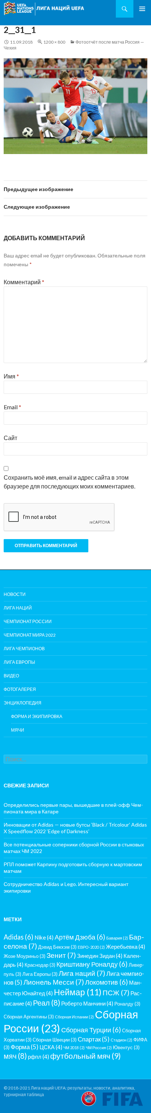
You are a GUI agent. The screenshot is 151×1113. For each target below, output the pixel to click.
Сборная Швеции (55, 1040)
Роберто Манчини (87, 1003)
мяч (15, 1055)
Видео (11, 675)
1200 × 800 (54, 42)
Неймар (78, 992)
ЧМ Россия (99, 1047)
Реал (46, 1002)
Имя (11, 376)
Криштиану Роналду (92, 964)
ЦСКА (51, 1047)
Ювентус (126, 1047)
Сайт (10, 437)
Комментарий (24, 281)
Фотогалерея (20, 689)
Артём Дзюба (80, 937)
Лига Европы (19, 662)
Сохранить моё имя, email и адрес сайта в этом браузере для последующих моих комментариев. (69, 482)
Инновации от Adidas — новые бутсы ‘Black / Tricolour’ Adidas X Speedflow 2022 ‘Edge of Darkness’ (75, 827)
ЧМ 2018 (74, 1047)
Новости (15, 594)
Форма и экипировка (36, 716)
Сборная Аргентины (29, 1016)
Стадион (121, 1039)
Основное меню (142, 9)
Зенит (61, 955)
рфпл (38, 1056)
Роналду (127, 1004)
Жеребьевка (125, 946)
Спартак (94, 1039)
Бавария (117, 938)
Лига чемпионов (24, 648)
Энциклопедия (22, 703)
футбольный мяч (85, 1056)
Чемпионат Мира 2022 (30, 635)
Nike (44, 937)
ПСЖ (116, 992)
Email (12, 406)
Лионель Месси (53, 982)
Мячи (17, 730)
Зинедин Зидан (99, 955)
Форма (24, 1047)
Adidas (18, 937)
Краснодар (40, 965)
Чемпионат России (28, 621)
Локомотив (106, 982)
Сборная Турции (91, 1030)
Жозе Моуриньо (24, 956)
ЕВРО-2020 (91, 947)
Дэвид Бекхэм (57, 947)
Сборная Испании (74, 1016)
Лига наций (18, 608)
